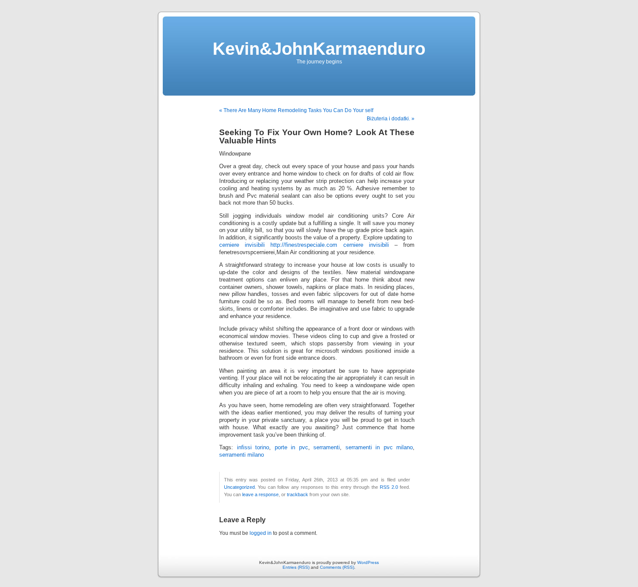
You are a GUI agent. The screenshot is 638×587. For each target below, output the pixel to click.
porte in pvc (291, 447)
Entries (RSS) (296, 567)
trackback (297, 494)
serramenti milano (241, 455)
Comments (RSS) (337, 567)
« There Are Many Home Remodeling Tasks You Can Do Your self (296, 110)
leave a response (260, 494)
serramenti (326, 447)
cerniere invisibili (242, 245)
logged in (261, 533)
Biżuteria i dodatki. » (390, 119)
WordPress (368, 562)
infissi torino (253, 447)
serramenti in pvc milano (379, 447)
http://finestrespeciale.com (303, 245)
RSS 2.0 (389, 487)
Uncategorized (239, 487)
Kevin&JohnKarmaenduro (319, 48)
